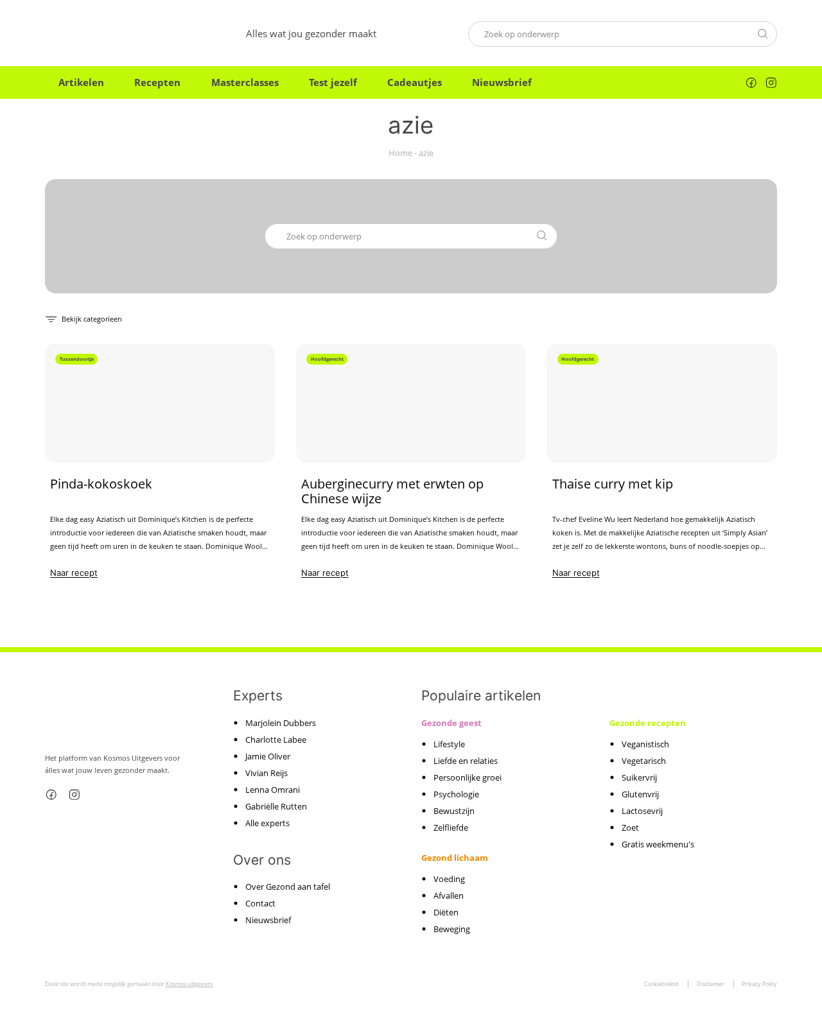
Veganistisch (645, 744)
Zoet (630, 827)
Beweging (451, 929)
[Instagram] (771, 82)
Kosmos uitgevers (189, 984)
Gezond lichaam (454, 857)
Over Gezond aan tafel (287, 886)
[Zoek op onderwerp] (762, 33)
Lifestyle (449, 744)
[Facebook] (751, 82)
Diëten (446, 912)
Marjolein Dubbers (280, 723)
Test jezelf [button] (333, 82)
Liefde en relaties (465, 760)
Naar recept (74, 572)
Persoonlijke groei (467, 777)
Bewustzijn (454, 811)
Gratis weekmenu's (658, 844)
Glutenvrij (640, 794)
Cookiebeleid (661, 984)
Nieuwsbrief (502, 82)
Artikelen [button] (81, 82)
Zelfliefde (450, 827)
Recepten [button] (157, 82)
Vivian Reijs (266, 773)
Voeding (449, 879)
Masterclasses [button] (245, 82)
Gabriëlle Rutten (276, 806)
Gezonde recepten (647, 723)
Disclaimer (710, 984)
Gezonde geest (451, 723)
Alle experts (267, 823)
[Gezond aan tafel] (100, 34)
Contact (260, 903)
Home (400, 153)
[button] (83, 318)
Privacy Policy (759, 984)
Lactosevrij (642, 811)
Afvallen (448, 895)
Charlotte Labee (275, 739)
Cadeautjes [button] (414, 82)
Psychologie (456, 794)
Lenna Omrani (272, 789)
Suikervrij (639, 777)
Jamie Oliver (267, 756)
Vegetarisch (644, 760)
